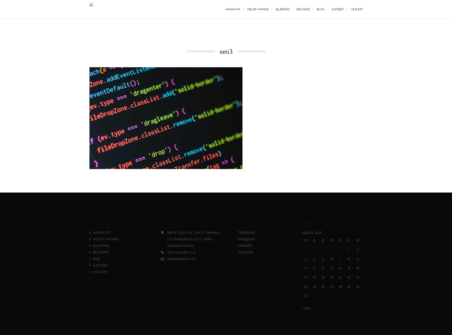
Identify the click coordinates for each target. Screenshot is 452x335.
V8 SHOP (100, 272)
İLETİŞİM (100, 265)
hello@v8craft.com (181, 259)
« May (306, 308)
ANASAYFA (102, 232)
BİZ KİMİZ (101, 252)
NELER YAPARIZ (106, 239)
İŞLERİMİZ (101, 246)
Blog (96, 259)
